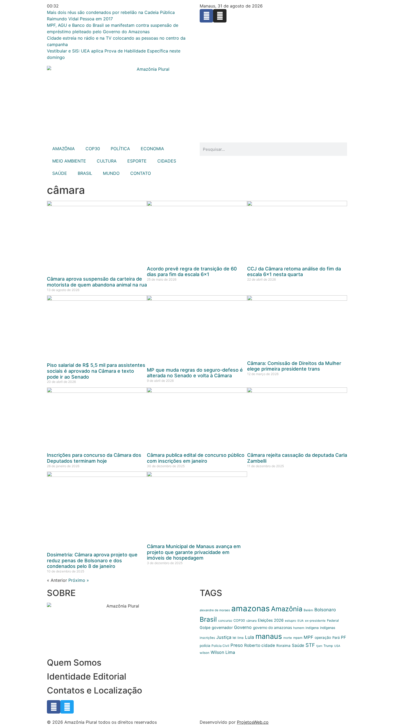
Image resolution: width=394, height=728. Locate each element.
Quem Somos (74, 662)
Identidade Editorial (86, 676)
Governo (243, 627)
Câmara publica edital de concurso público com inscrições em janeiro (195, 458)
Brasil (208, 619)
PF (343, 637)
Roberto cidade (259, 645)
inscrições (207, 638)
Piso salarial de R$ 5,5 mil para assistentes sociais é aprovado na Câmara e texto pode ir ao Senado (96, 370)
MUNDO (111, 173)
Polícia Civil (220, 646)
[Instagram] (219, 15)
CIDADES (166, 161)
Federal (333, 620)
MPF (308, 637)
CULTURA (107, 161)
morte (287, 638)
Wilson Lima (223, 652)
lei (234, 638)
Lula (249, 637)
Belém (308, 610)
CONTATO (140, 173)
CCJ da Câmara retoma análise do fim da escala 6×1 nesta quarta (294, 271)
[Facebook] (206, 15)
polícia (205, 645)
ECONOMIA (152, 148)
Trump (328, 646)
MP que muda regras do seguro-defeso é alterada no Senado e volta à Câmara (195, 373)
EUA (301, 621)
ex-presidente (315, 621)
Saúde (298, 645)
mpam (297, 638)
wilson (204, 653)
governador (222, 627)
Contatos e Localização (94, 690)
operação (323, 637)
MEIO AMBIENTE (69, 161)
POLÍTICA (120, 148)
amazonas (250, 608)
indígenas (327, 628)
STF (310, 645)
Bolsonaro (325, 609)
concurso (225, 620)
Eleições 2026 (271, 620)
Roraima (283, 645)
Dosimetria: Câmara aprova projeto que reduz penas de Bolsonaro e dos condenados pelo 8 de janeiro (92, 560)
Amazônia (286, 609)
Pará (336, 637)
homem (298, 628)
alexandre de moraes (215, 610)
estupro (290, 621)
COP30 (93, 148)
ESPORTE (137, 161)
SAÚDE (59, 173)
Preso (237, 645)
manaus (268, 636)
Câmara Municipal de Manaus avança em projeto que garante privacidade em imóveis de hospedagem (194, 552)
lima (240, 638)
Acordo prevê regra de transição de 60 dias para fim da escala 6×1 (192, 271)
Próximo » (78, 580)
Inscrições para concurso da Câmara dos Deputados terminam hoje (94, 458)
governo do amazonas (272, 627)
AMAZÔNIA (63, 148)
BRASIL (85, 173)
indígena (312, 628)
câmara (251, 621)
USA (337, 646)
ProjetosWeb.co (253, 722)
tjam (319, 646)
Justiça (223, 637)
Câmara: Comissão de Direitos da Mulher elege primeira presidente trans (294, 366)
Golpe (205, 627)
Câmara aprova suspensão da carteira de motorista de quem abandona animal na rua (97, 282)
